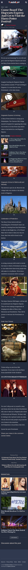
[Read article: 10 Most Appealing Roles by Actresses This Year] (4, 140)
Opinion (5, 507)
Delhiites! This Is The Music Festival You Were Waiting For (17, 153)
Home (2, 7)
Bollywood (5, 488)
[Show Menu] (2, 2)
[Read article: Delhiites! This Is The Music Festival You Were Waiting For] (4, 153)
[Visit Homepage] (14, 2)
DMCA (19, 561)
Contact (24, 561)
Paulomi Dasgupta (11, 25)
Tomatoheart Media (9, 564)
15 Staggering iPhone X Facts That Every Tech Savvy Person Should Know (18, 160)
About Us (3, 561)
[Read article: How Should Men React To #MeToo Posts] (4, 147)
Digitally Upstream (11, 566)
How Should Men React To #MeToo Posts (17, 146)
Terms (15, 561)
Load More (14, 537)
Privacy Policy (10, 561)
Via (14, 78)
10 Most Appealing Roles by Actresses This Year (17, 139)
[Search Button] (26, 2)
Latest (6, 7)
